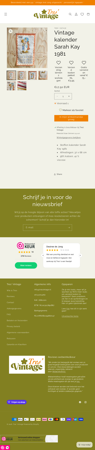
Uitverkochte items (70, 316)
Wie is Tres (12, 290)
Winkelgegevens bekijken (69, 137)
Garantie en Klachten (16, 344)
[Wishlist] (82, 14)
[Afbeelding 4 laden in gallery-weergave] (43, 75)
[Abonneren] (69, 227)
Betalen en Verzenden (17, 320)
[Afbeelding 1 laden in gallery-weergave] (11, 75)
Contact (10, 302)
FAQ (9, 314)
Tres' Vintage (18, 424)
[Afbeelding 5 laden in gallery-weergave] (11, 85)
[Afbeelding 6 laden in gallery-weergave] (21, 85)
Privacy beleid (13, 326)
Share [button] (59, 174)
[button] (6, 14)
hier (68, 309)
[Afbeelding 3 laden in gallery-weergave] (32, 75)
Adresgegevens (14, 308)
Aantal (57, 91)
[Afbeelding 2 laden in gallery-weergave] (21, 75)
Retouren (11, 338)
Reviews (11, 296)
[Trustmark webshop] (29, 439)
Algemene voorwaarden (18, 332)
